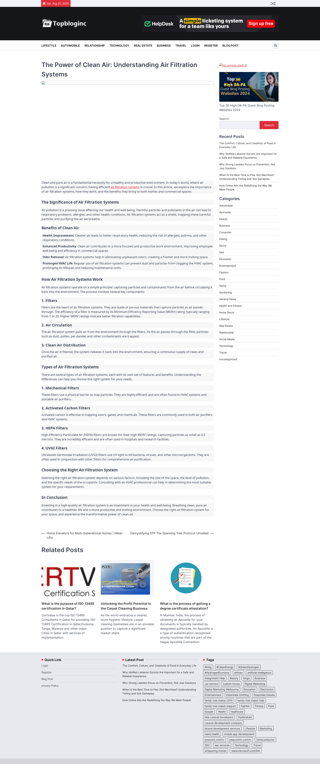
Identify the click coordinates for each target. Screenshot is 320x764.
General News (227, 299)
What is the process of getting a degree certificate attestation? (185, 606)
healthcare (237, 711)
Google (209, 711)
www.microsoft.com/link (245, 750)
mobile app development (239, 734)
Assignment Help (215, 678)
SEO (207, 745)
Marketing (266, 728)
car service (211, 683)
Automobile (70, 45)
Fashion (224, 272)
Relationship (94, 45)
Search (224, 119)
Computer (225, 232)
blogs (246, 678)
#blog (208, 667)
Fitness (259, 706)
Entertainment (227, 265)
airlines (238, 672)
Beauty (234, 678)
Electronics (267, 689)
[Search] (275, 45)
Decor (222, 245)
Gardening (225, 292)
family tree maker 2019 (219, 700)
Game (222, 285)
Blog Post (230, 45)
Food (222, 279)
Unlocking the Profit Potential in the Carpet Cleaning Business (126, 606)
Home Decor (226, 312)
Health (222, 711)
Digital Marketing (255, 683)
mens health (212, 734)
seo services (222, 745)
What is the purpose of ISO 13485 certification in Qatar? (67, 606)
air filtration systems (125, 187)
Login (195, 45)
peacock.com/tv (214, 739)
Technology (119, 45)
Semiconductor (265, 739)
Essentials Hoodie (264, 694)
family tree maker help (250, 700)
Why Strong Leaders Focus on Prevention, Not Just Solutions (159, 682)
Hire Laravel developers (219, 717)
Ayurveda (225, 212)
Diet (221, 252)
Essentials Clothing (237, 694)
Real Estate (143, 45)
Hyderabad (245, 717)
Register (211, 45)
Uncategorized (228, 359)
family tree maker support (220, 706)
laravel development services (222, 728)
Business (164, 45)
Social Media (227, 339)
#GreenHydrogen (248, 667)
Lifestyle (48, 45)
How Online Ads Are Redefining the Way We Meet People (156, 700)
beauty (223, 218)
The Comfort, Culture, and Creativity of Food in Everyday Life (159, 665)
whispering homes (215, 750)
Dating (223, 239)
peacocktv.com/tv (240, 739)
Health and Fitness (230, 305)
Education (225, 259)
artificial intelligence (259, 672)
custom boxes (231, 683)
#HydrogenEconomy (217, 672)
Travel (180, 45)
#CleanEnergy (225, 667)
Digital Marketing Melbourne (222, 689)
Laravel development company (223, 722)
